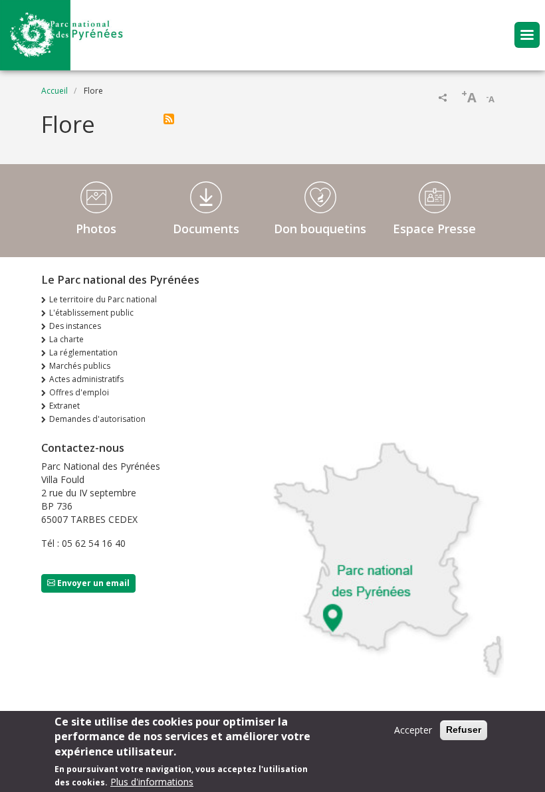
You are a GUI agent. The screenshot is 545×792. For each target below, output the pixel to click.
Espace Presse (434, 229)
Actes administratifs (86, 379)
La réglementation (83, 352)
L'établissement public (91, 312)
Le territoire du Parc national (103, 299)
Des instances (75, 326)
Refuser (463, 729)
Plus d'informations (151, 781)
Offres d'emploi (79, 392)
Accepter (413, 730)
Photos (96, 229)
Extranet (64, 405)
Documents (206, 229)
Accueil (54, 90)
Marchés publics (79, 365)
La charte (66, 339)
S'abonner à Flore (169, 119)
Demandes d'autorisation (97, 419)
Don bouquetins (320, 229)
